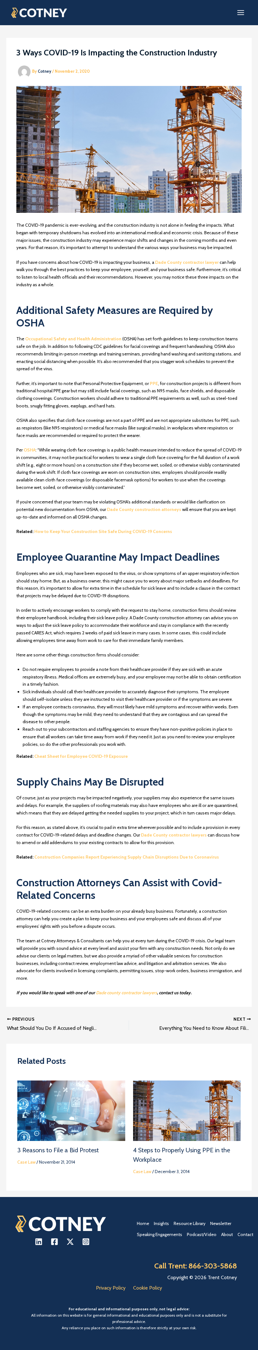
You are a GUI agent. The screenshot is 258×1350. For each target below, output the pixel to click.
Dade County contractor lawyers (174, 835)
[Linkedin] (38, 1241)
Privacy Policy (111, 1288)
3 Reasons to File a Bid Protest (58, 1150)
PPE (154, 383)
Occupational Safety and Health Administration (73, 339)
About (227, 1234)
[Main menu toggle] (240, 12)
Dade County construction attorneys (144, 509)
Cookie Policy (147, 1288)
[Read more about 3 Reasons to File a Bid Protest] (71, 1110)
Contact (245, 1234)
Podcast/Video (201, 1234)
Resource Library (189, 1223)
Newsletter (220, 1223)
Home (143, 1223)
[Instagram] (86, 1241)
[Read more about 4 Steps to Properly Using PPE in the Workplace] (187, 1110)
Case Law (26, 1162)
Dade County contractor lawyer (187, 262)
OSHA (30, 450)
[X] (70, 1241)
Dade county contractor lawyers (126, 992)
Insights (161, 1223)
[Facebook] (54, 1241)
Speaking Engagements (159, 1234)
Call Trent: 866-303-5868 (195, 1265)
